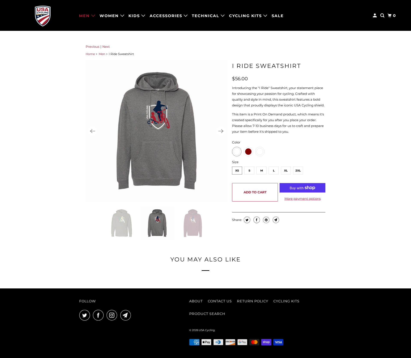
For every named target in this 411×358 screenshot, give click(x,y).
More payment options (302, 199)
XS (237, 170)
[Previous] (92, 131)
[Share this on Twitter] (246, 220)
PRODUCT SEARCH (207, 314)
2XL (298, 170)
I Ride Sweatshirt (266, 65)
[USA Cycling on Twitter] (85, 315)
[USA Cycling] (42, 15)
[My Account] (375, 15)
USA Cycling (207, 330)
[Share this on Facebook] (256, 220)
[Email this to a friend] (275, 220)
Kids (134, 15)
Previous (92, 47)
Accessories (167, 15)
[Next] (221, 131)
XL (286, 170)
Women (110, 15)
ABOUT (196, 301)
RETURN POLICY (252, 301)
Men (85, 15)
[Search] (383, 15)
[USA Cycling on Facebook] (99, 315)
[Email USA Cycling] (126, 315)
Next (106, 47)
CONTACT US (220, 301)
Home (90, 54)
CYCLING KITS (286, 301)
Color (236, 142)
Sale (278, 15)
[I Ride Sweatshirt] (157, 131)
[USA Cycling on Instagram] (113, 315)
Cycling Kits (246, 15)
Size (235, 162)
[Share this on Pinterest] (266, 220)
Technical (206, 15)
